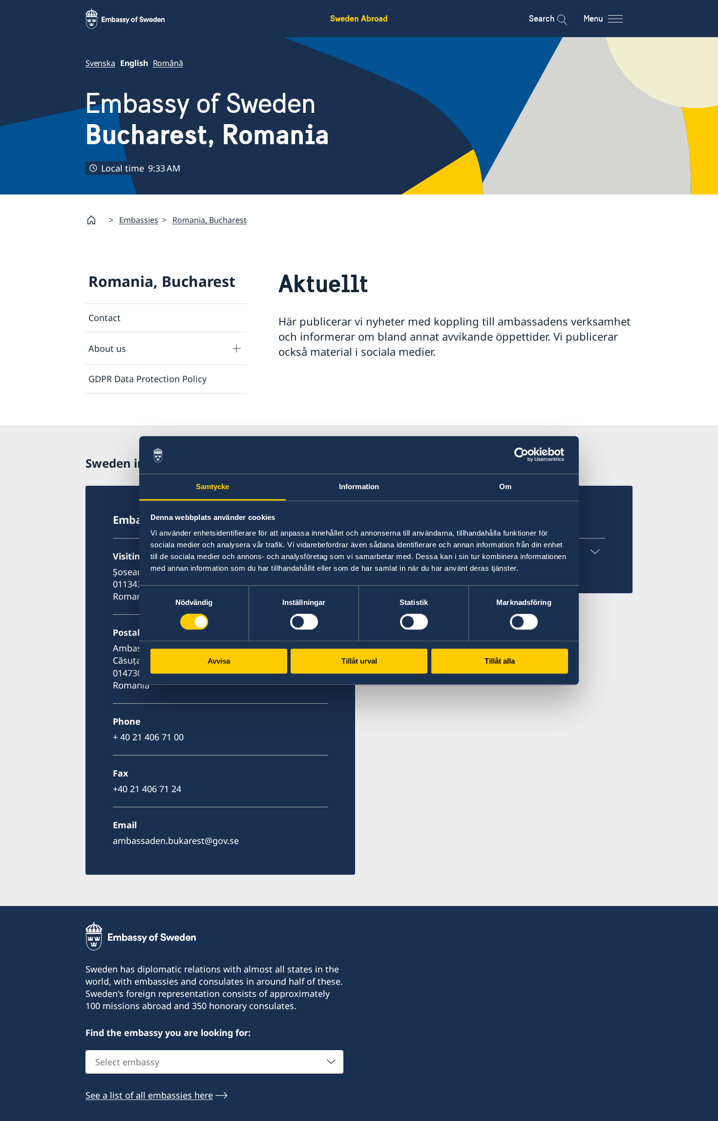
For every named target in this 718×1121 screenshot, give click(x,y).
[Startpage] (95, 220)
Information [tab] (359, 486)
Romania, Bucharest (209, 220)
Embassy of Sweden (207, 119)
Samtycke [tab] (213, 486)
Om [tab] (505, 486)
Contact (104, 317)
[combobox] (214, 1062)
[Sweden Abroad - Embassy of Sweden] (134, 18)
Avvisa (219, 661)
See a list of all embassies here (149, 1095)
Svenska (100, 63)
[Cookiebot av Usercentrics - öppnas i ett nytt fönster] (525, 455)
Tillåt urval (359, 661)
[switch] (304, 622)
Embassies (138, 220)
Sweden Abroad (359, 18)
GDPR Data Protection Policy (147, 379)
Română (168, 63)
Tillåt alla (500, 661)
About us (107, 348)
